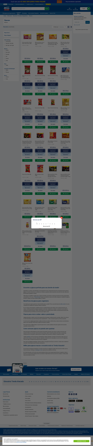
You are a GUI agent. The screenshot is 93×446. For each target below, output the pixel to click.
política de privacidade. (22, 442)
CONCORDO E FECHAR (81, 441)
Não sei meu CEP (46, 226)
